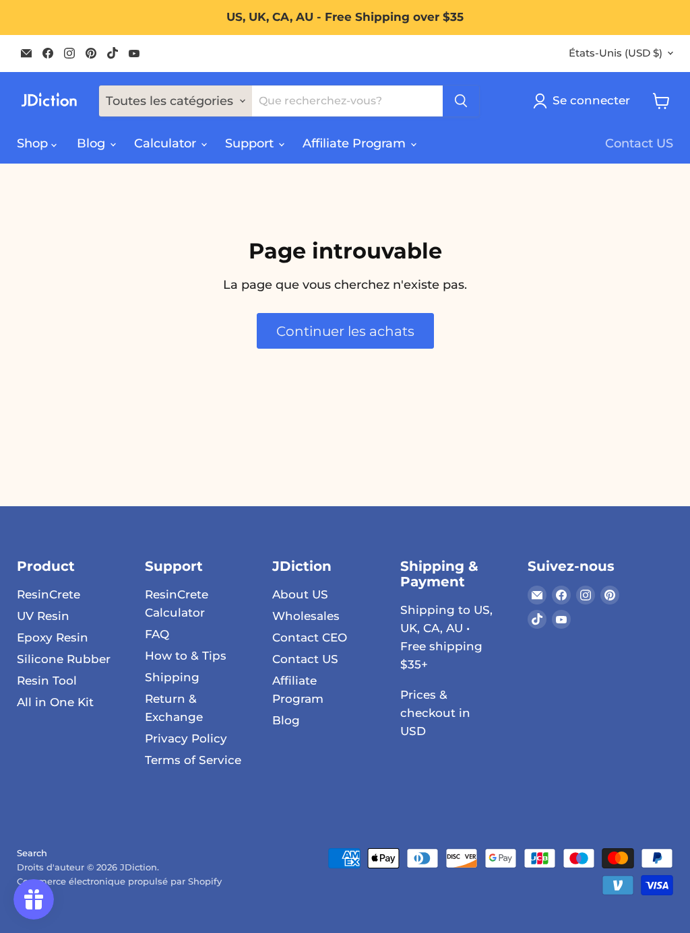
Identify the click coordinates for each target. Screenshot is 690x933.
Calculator (166, 143)
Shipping (172, 677)
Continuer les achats (345, 330)
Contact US (639, 143)
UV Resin (43, 616)
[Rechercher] (461, 100)
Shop (34, 143)
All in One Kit (55, 702)
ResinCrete (48, 594)
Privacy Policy (186, 738)
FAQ (157, 634)
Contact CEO (309, 637)
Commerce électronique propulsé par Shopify (119, 881)
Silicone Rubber (64, 659)
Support (251, 143)
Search (32, 853)
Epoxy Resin (52, 637)
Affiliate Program (356, 143)
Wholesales (306, 616)
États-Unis (615, 53)
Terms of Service (193, 760)
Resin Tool (47, 680)
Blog (92, 143)
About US (300, 594)
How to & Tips (185, 655)
